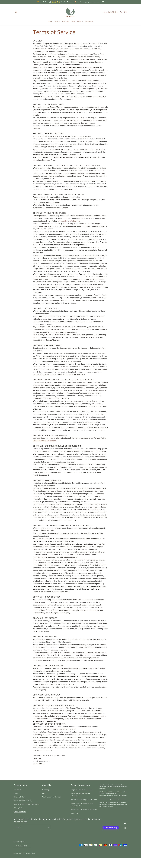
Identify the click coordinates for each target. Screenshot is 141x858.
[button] (16, 12)
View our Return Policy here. (69, 221)
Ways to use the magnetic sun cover (84, 799)
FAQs (16, 793)
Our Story (45, 790)
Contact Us (18, 790)
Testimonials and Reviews (51, 797)
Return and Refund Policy (23, 801)
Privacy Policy (19, 808)
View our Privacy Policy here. (44, 441)
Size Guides (75, 813)
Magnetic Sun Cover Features (81, 790)
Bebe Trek (21, 853)
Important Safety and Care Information (80, 795)
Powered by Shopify (30, 853)
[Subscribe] (48, 827)
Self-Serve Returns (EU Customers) (26, 804)
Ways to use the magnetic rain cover (84, 809)
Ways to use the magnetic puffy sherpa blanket (82, 804)
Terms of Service (20, 811)
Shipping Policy (19, 797)
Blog (43, 793)
